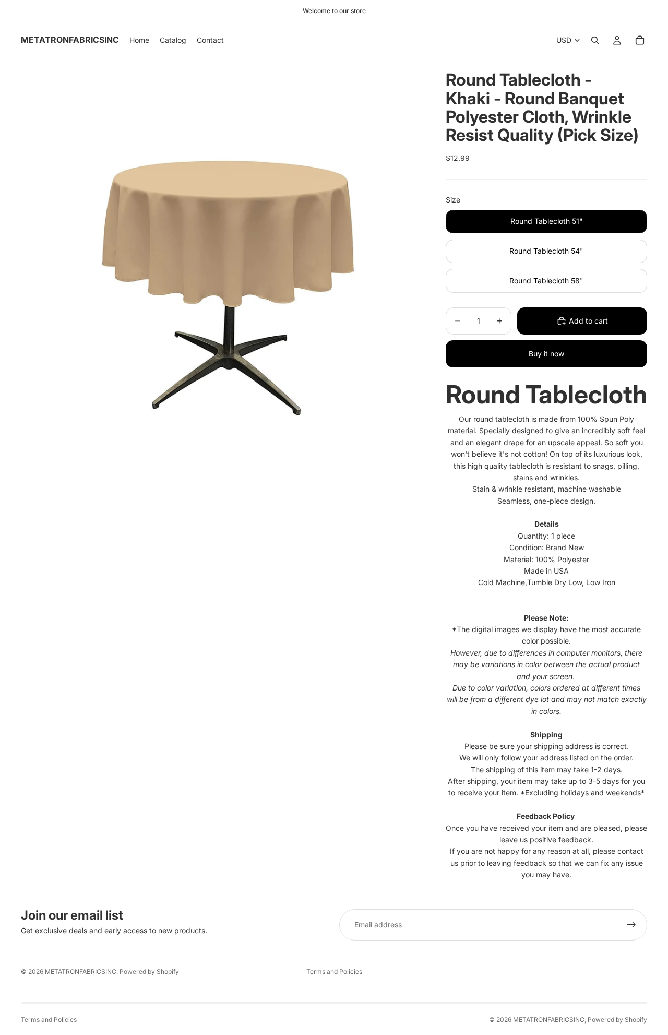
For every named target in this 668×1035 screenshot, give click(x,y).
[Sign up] (631, 925)
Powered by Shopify (149, 971)
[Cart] (639, 40)
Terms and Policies (334, 971)
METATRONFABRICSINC (80, 971)
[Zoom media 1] (221, 258)
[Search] (594, 40)
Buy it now (546, 353)
